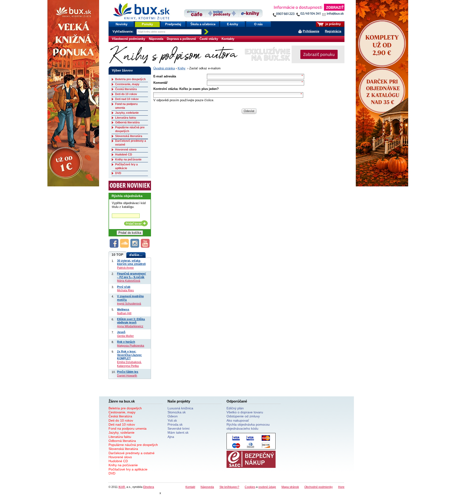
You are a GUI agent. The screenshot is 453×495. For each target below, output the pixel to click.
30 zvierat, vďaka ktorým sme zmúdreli (131, 262)
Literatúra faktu (125, 117)
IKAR (121, 486)
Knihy (181, 68)
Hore (341, 486)
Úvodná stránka (164, 68)
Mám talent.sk (178, 432)
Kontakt (190, 486)
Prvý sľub (123, 286)
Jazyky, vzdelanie (127, 112)
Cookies (250, 486)
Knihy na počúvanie (128, 159)
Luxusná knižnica (180, 408)
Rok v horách (126, 341)
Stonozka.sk (177, 412)
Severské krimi (178, 428)
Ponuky (147, 24)
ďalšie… (136, 255)
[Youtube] (145, 246)
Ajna (171, 437)
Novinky (121, 24)
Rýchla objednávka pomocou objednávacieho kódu (248, 426)
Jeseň (121, 332)
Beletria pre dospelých (130, 79)
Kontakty (228, 39)
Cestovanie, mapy (127, 84)
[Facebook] (114, 246)
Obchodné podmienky (318, 486)
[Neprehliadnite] (308, 11)
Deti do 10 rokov (126, 94)
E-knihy (232, 24)
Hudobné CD (123, 154)
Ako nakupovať (237, 420)
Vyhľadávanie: (123, 31)
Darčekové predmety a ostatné (132, 453)
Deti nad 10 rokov (127, 99)
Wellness (123, 309)
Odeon (173, 416)
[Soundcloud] (124, 246)
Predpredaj (173, 24)
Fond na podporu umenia (128, 428)
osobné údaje (267, 486)
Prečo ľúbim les (127, 371)
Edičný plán (235, 408)
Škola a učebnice (202, 24)
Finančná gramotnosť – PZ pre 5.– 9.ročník (131, 275)
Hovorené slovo (125, 149)
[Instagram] (135, 246)
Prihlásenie (311, 31)
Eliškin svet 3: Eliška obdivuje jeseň (131, 321)
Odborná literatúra (127, 122)
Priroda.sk (175, 424)
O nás (258, 24)
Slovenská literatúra (128, 136)
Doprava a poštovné (181, 39)
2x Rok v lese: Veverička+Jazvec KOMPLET (129, 355)
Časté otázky (209, 39)
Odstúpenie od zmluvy (243, 416)
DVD (118, 173)
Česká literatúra (126, 89)
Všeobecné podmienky (128, 39)
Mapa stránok (290, 486)
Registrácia (333, 31)
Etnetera (148, 486)
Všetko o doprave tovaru (244, 412)
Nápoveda (156, 39)
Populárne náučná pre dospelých (133, 445)
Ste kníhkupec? (229, 486)
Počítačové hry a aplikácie (126, 166)
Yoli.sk (172, 420)
